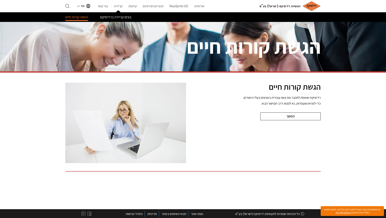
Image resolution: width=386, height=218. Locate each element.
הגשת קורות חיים (76, 17)
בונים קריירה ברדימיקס (115, 17)
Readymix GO (178, 6)
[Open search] (67, 6)
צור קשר (103, 6)
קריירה (118, 6)
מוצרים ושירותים (153, 6)
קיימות (132, 6)
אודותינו (199, 6)
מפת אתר (197, 214)
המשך (290, 116)
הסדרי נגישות (134, 214)
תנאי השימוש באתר (174, 214)
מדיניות (152, 214)
